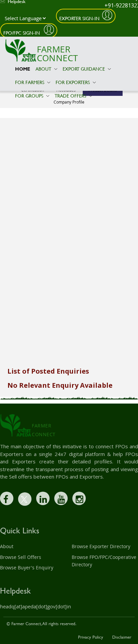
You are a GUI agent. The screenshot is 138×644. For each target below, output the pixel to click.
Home (22, 68)
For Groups (30, 95)
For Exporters (73, 82)
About (44, 68)
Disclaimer (121, 637)
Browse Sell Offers (20, 557)
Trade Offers (71, 95)
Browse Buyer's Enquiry (26, 567)
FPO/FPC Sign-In (22, 32)
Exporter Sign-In (79, 18)
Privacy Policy (90, 637)
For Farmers (30, 82)
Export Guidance (84, 68)
